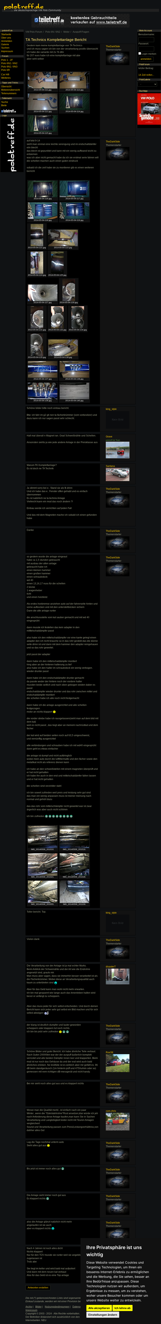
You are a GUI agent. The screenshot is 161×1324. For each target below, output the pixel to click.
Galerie (5, 44)
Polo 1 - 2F (7, 60)
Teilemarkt (7, 98)
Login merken (149, 54)
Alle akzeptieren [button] (99, 1308)
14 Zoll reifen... (146, 75)
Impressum (7, 51)
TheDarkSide (113, 46)
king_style (111, 409)
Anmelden (6, 41)
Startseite (6, 34)
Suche (4, 102)
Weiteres (6, 78)
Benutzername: (146, 34)
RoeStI (109, 1052)
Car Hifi (5, 74)
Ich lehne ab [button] (122, 1308)
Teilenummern (8, 93)
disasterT (111, 966)
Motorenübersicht (10, 90)
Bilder (38, 1306)
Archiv (29, 1306)
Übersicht (6, 86)
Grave (109, 436)
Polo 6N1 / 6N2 (9, 63)
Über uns (6, 37)
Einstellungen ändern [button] (102, 1314)
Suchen (5, 47)
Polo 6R (5, 70)
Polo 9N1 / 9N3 (9, 66)
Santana (110, 466)
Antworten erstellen (38, 1287)
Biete (4, 105)
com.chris (111, 1111)
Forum (5, 56)
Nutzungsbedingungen (57, 1306)
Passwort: (143, 43)
